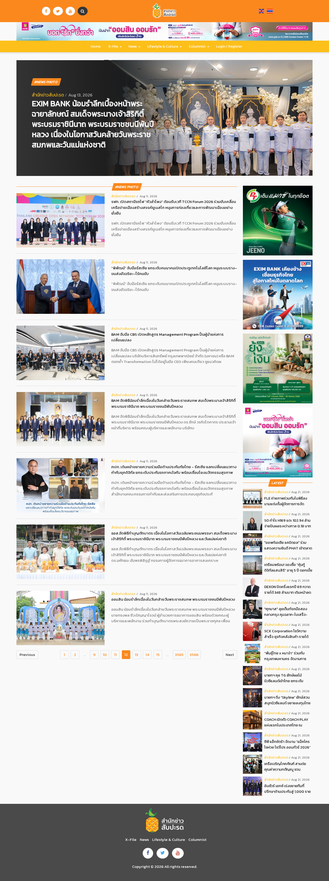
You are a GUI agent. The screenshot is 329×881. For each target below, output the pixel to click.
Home (95, 46)
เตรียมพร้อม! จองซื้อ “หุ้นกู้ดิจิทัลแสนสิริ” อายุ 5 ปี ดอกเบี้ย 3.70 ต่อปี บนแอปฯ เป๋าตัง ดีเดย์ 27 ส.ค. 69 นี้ (288, 567)
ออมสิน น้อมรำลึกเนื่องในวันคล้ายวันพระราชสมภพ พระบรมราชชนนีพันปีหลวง (173, 599)
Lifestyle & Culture (162, 46)
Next (230, 654)
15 (158, 654)
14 (147, 654)
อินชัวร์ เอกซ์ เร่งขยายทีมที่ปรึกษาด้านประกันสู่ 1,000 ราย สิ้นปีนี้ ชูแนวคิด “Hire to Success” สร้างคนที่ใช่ (287, 789)
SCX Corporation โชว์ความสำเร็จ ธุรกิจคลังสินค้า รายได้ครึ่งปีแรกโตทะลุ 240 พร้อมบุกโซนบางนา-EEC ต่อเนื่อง (287, 634)
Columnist (197, 46)
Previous (27, 654)
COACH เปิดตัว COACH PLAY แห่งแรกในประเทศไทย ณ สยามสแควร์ (286, 722)
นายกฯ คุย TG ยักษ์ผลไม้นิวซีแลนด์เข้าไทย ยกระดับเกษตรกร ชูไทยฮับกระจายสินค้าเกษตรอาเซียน (288, 678)
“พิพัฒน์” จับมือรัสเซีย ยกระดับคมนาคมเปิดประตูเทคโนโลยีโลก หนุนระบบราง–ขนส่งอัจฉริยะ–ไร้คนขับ (174, 271)
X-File (113, 46)
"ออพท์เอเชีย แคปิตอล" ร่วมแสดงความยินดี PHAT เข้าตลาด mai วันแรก (288, 545)
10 (105, 654)
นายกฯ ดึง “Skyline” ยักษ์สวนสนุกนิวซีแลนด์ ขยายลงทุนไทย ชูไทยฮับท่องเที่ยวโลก (287, 700)
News (133, 46)
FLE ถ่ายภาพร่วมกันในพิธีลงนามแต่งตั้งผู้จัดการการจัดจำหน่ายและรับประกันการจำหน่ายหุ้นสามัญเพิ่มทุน (285, 501)
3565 (179, 654)
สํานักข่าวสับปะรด (48, 95)
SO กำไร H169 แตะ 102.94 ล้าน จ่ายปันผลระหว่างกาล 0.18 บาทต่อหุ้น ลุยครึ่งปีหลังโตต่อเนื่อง (287, 523)
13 (136, 654)
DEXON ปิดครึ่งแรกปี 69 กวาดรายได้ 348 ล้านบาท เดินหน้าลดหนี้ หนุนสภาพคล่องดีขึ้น (287, 589)
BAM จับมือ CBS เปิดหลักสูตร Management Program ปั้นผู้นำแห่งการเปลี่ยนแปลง (167, 337)
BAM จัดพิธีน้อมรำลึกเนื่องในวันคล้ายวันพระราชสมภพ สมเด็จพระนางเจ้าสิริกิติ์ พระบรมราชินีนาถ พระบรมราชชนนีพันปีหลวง (173, 403)
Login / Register (229, 46)
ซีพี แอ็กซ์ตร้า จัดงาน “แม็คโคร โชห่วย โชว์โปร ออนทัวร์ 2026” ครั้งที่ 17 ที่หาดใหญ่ (287, 744)
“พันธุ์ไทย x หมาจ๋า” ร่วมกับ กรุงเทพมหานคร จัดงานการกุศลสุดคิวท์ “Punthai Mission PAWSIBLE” (287, 656)
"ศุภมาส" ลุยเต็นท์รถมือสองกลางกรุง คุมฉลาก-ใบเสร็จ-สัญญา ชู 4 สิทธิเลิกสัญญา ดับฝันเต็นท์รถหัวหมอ (287, 612)
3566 (194, 654)
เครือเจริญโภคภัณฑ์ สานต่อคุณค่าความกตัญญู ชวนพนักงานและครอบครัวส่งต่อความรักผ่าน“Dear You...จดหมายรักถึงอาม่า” (285, 766)
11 (115, 654)
